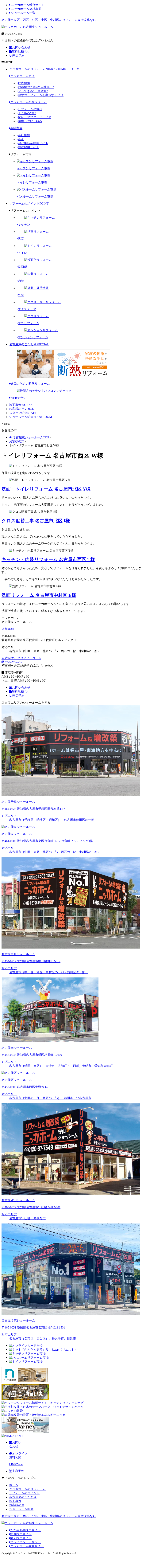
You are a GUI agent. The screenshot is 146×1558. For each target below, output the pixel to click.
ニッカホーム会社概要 (25, 8)
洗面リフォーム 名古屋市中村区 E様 (39, 595)
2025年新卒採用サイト (25, 1530)
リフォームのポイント (29, 203)
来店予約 (18, 55)
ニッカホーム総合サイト (27, 4)
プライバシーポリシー (25, 1542)
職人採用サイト (21, 1538)
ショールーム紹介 (30, 416)
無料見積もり (21, 51)
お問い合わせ (21, 47)
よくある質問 (27, 113)
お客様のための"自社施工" (36, 87)
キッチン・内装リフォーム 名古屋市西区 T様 (48, 559)
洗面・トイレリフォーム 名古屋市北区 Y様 (46, 489)
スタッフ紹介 (22, 412)
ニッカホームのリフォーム (44, 69)
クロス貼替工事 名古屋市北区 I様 (36, 520)
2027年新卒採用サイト (33, 143)
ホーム (13, 1485)
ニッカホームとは (22, 76)
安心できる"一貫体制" (33, 91)
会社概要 (24, 135)
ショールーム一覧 (22, 12)
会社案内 (16, 128)
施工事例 (21, 404)
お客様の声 (21, 408)
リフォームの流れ (30, 109)
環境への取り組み (30, 121)
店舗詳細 (8, 629)
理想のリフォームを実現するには (40, 95)
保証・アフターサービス (34, 117)
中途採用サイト (28, 147)
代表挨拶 (24, 83)
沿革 (21, 139)
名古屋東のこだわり (29, 344)
